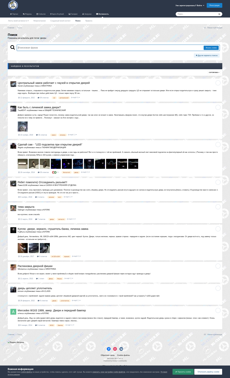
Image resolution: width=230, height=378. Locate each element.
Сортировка (214, 72)
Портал (15, 14)
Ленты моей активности (18, 21)
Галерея (73, 14)
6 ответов (41, 325)
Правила (88, 21)
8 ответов (43, 301)
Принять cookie (184, 372)
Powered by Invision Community (115, 361)
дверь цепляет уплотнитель (35, 288)
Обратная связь (108, 355)
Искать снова (211, 48)
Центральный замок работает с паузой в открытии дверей (54, 82)
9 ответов (43, 256)
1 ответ (41, 279)
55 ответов (42, 135)
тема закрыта (26, 206)
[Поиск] (219, 14)
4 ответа (40, 197)
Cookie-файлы (123, 355)
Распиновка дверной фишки (35, 266)
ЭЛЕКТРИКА (46, 86)
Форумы (28, 14)
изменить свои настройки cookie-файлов (109, 372)
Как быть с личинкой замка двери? (39, 107)
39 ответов (44, 98)
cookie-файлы (26, 372)
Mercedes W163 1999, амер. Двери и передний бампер (52, 310)
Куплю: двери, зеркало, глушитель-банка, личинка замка (53, 228)
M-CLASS (46, 291)
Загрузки (87, 14)
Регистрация (214, 5)
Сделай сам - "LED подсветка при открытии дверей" (50, 144)
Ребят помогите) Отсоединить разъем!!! (42, 182)
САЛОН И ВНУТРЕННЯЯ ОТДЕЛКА (61, 185)
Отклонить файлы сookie (208, 372)
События (42, 14)
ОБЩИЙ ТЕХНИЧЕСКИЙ (55, 110)
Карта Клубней (57, 14)
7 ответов (41, 219)
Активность (103, 14)
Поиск (78, 21)
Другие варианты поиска (207, 55)
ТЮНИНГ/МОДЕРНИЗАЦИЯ (54, 147)
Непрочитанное (39, 21)
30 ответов (44, 172)
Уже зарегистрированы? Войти (189, 6)
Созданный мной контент (60, 21)
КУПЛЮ (46, 210)
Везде (210, 14)
